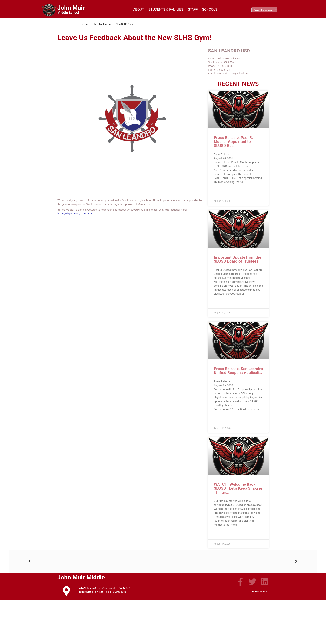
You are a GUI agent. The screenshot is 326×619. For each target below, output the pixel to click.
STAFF (193, 9)
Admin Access (260, 591)
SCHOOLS (209, 9)
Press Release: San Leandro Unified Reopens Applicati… (238, 370)
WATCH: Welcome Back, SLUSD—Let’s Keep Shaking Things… (238, 488)
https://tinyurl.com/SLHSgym (74, 213)
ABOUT (138, 9)
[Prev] (95, 561)
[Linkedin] (264, 582)
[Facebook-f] (240, 582)
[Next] (230, 561)
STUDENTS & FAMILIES (165, 9)
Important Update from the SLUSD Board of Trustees (237, 259)
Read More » (221, 191)
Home (78, 24)
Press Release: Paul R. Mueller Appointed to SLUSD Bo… (233, 141)
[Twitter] (252, 582)
